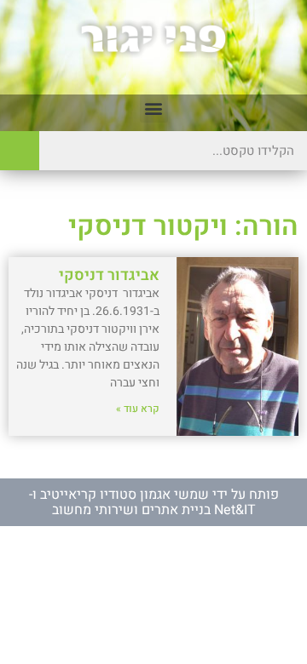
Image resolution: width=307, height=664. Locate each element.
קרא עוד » (137, 408)
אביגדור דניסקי (109, 275)
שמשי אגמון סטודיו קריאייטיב (124, 494)
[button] (154, 108)
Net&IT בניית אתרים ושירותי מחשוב (154, 510)
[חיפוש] (19, 150)
